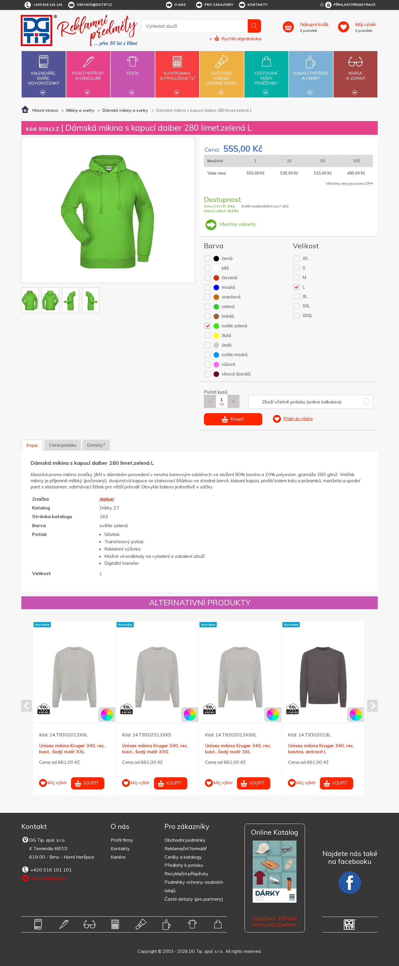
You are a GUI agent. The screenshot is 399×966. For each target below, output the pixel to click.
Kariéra (118, 857)
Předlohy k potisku (183, 865)
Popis (32, 445)
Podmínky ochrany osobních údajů (193, 886)
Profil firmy (122, 840)
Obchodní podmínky (185, 840)
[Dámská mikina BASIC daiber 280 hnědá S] (157, 662)
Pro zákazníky (218, 4)
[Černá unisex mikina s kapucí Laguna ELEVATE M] (74, 662)
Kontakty (257, 4)
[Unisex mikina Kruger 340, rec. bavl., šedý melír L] (323, 677)
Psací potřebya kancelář (88, 76)
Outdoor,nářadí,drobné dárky (221, 78)
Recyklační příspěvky (186, 873)
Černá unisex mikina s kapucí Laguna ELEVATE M (70, 733)
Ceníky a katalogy (183, 857)
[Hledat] (254, 26)
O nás (180, 4)
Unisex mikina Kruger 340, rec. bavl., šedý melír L (321, 748)
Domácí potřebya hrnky (311, 76)
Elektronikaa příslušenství (177, 76)
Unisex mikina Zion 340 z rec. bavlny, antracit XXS (237, 748)
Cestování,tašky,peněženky (266, 78)
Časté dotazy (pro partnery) (193, 899)
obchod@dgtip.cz (94, 4)
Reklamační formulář (185, 848)
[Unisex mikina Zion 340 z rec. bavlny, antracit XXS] (240, 677)
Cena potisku (62, 445)
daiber (107, 499)
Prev (26, 706)
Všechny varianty (237, 224)
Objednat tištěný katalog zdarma (274, 922)
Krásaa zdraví (355, 76)
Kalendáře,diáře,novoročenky (43, 78)
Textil (132, 73)
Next (372, 706)
